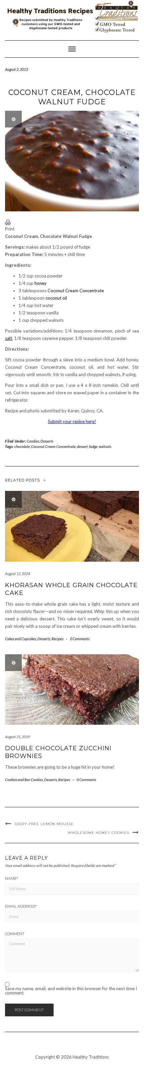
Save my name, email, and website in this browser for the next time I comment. (71, 990)
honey (40, 283)
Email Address (21, 906)
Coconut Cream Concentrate (76, 290)
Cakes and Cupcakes (20, 639)
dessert (82, 446)
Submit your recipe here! (72, 421)
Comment (14, 933)
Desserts (47, 441)
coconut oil (56, 298)
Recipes (57, 639)
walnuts (105, 446)
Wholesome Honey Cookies (98, 832)
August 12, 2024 (17, 573)
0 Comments (79, 639)
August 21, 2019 (17, 736)
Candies (33, 441)
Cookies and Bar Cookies (24, 779)
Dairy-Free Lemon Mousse (44, 824)
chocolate (22, 446)
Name (11, 878)
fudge (93, 446)
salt (8, 338)
